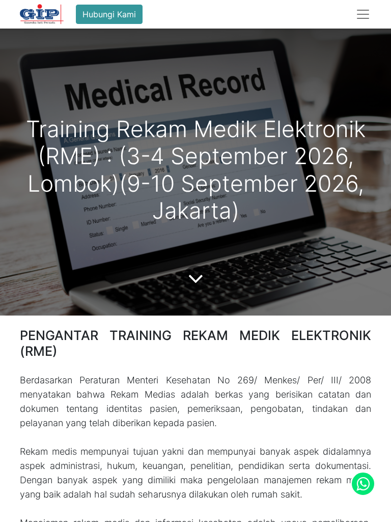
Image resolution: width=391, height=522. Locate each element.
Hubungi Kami (109, 14)
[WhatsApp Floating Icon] (363, 484)
